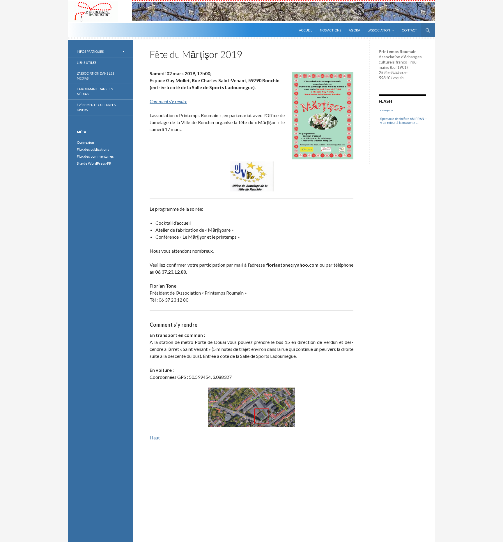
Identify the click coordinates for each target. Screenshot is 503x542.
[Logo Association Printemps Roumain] (100, 11)
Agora (354, 30)
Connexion (85, 142)
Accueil (305, 30)
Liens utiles (86, 62)
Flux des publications (93, 149)
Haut (155, 437)
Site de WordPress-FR (94, 163)
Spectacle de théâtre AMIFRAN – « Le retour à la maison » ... (403, 117)
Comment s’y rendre (168, 101)
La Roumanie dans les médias (95, 91)
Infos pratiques (90, 51)
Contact (409, 30)
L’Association (379, 30)
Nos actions (330, 30)
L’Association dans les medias (95, 75)
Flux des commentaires (95, 156)
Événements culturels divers (96, 107)
